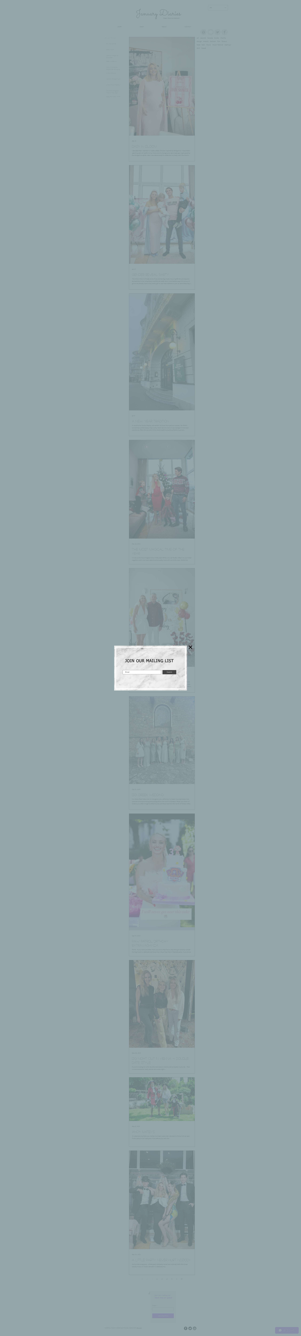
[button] (190, 647)
